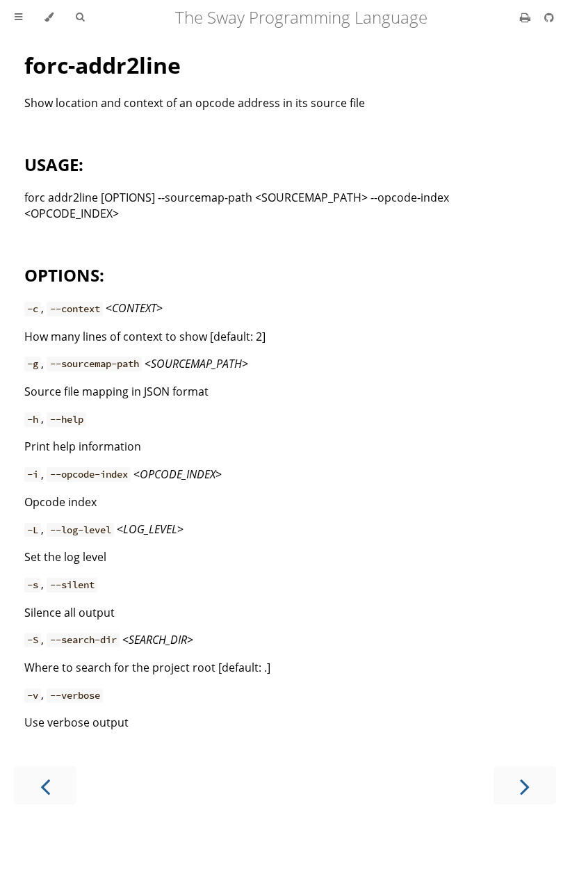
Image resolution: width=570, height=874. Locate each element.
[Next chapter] (525, 785)
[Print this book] (526, 17)
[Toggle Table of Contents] (18, 17)
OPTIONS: (64, 275)
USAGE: (53, 164)
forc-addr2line (102, 65)
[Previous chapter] (45, 785)
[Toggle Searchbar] (80, 17)
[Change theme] (49, 17)
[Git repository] (549, 17)
